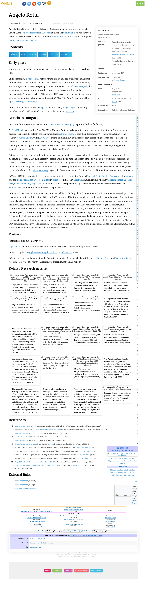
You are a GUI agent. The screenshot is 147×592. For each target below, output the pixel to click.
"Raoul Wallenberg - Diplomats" (26, 444)
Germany (33, 543)
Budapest (46, 33)
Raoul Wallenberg (22, 184)
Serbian (131, 475)
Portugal (91, 176)
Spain (98, 176)
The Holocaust (116, 458)
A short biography (21, 481)
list (117, 475)
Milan (114, 94)
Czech (126, 469)
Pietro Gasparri (120, 80)
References (53, 54)
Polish (113, 475)
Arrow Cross (45, 138)
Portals (41, 531)
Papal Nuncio (18, 130)
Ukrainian (122, 478)
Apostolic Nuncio (31, 33)
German (132, 469)
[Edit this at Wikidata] (85, 535)
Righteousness (113, 461)
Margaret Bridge (103, 258)
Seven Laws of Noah (127, 461)
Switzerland (115, 176)
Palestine (70, 111)
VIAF (35, 539)
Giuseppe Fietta (110, 517)
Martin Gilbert (25, 138)
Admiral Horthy (66, 134)
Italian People (35, 547)
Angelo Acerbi (110, 527)
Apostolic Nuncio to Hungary (60, 124)
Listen (140, 3)
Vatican (114, 101)
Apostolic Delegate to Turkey (123, 55)
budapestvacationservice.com (25, 489)
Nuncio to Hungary (28, 54)
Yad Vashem (66, 252)
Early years (14, 54)
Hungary (80, 524)
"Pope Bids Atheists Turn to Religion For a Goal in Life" (34, 462)
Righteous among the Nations (43, 252)
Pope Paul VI (14, 246)
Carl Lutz (78, 180)
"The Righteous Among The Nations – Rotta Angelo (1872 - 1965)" (38, 465)
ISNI (31, 539)
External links (66, 54)
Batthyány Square (123, 258)
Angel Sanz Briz (39, 184)
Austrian (113, 469)
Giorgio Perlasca (115, 180)
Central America (81, 516)
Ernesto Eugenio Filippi (37, 521)
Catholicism (86, 531)
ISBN (78, 448)
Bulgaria (43, 107)
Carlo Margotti (110, 521)
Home (47, 571)
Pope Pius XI (33, 79)
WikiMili (6, 3)
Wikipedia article (83, 553)
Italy (118, 94)
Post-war (42, 54)
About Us (68, 571)
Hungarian (113, 472)
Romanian (123, 475)
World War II (69, 33)
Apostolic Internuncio (67, 516)
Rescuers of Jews (128, 458)
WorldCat (41, 539)
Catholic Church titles (73, 507)
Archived (51, 444)
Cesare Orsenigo (37, 526)
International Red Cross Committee (33, 180)
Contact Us (57, 571)
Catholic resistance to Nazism (23, 40)
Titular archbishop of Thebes (73, 509)
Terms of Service (81, 571)
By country (123, 467)
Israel (40, 543)
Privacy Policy (96, 571)
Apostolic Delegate (70, 520)
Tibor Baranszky (40, 170)
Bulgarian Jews (69, 107)
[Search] (49, 3)
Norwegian (131, 472)
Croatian (120, 469)
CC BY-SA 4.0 (73, 554)
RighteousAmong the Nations (122, 449)
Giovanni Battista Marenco (37, 517)
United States (47, 543)
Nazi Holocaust (59, 36)
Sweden (105, 176)
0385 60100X (85, 448)
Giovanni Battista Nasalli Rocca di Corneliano (36, 511)
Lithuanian (122, 472)
